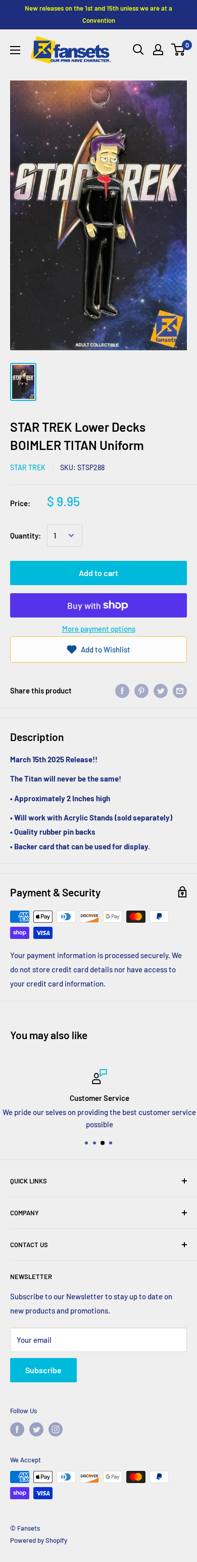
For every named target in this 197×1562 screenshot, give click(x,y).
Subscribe (43, 1370)
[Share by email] (180, 690)
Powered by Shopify (38, 1540)
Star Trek (27, 467)
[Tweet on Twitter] (161, 690)
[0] (178, 50)
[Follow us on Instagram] (55, 1429)
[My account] (158, 49)
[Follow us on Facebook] (17, 1429)
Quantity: (25, 535)
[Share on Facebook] (122, 690)
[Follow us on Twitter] (36, 1429)
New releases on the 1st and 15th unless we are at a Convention (98, 14)
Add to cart (98, 573)
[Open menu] (15, 50)
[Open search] (138, 49)
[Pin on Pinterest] (141, 690)
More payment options (98, 628)
